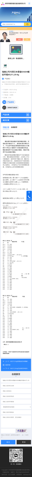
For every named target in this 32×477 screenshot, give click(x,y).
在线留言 (14, 127)
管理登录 (19, 474)
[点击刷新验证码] (21, 431)
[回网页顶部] (29, 192)
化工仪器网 (11, 474)
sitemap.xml (26, 474)
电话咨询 (29, 199)
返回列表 (7, 365)
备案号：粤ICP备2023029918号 (20, 472)
